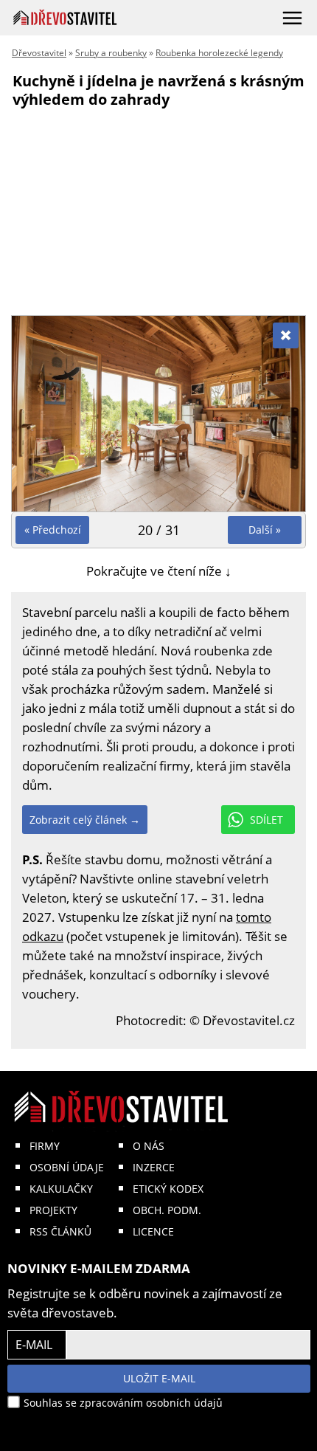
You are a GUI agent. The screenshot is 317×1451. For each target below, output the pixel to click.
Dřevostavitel (39, 52)
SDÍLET (266, 820)
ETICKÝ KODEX (168, 1189)
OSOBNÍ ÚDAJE (66, 1167)
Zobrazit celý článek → (84, 820)
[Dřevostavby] (65, 17)
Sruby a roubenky (111, 52)
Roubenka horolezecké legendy (219, 52)
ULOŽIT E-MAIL (159, 1378)
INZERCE (154, 1167)
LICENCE (153, 1231)
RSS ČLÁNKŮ (60, 1231)
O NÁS (148, 1146)
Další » (264, 530)
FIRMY (44, 1146)
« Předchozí (52, 530)
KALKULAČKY (61, 1189)
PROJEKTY (53, 1210)
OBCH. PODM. (167, 1210)
